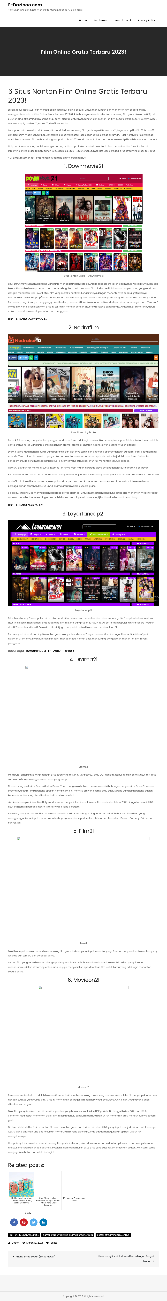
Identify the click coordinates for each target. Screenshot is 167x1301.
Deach (15, 1242)
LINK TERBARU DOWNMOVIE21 (28, 319)
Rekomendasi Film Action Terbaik (50, 651)
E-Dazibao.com (25, 5)
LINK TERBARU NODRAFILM (25, 505)
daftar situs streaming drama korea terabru (68, 1235)
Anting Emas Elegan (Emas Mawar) (35, 1256)
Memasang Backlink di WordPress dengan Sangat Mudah (126, 1259)
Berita (54, 1242)
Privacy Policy (147, 20)
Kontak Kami (123, 20)
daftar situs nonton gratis (24, 1235)
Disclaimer (100, 20)
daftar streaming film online (113, 1235)
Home (83, 20)
